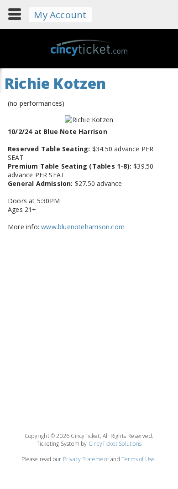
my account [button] (60, 14)
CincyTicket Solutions (115, 444)
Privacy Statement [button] (86, 459)
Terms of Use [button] (138, 459)
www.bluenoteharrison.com (83, 226)
